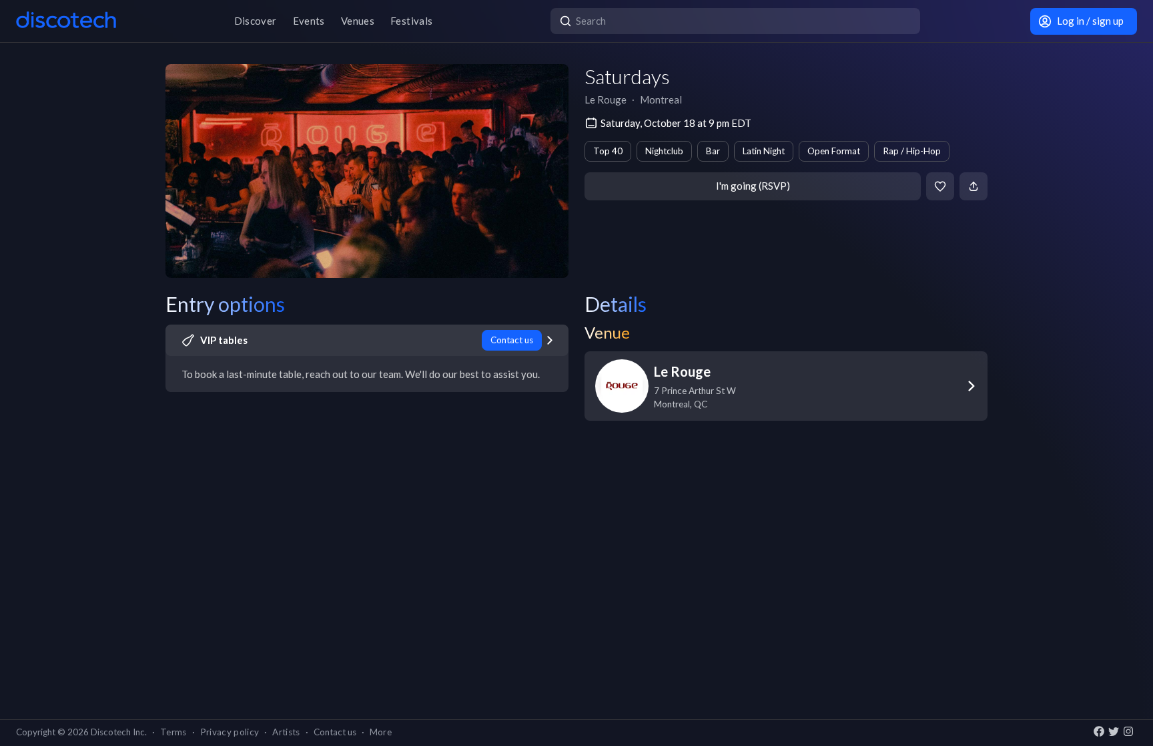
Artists (286, 732)
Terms (173, 732)
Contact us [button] (335, 732)
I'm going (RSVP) (753, 186)
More (381, 732)
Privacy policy (230, 732)
